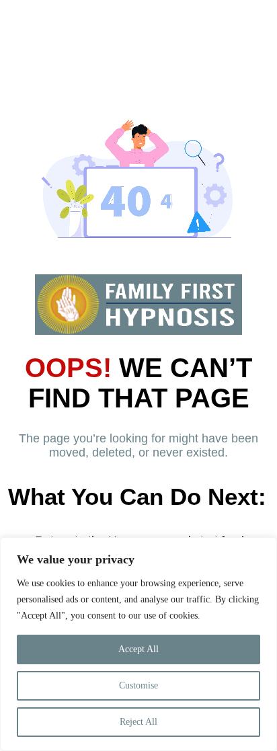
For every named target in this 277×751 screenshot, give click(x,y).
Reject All (138, 722)
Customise (138, 685)
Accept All (138, 649)
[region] (138, 644)
